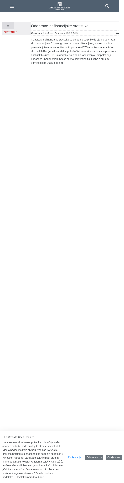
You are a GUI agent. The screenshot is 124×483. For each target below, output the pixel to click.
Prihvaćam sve (94, 457)
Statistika (10, 32)
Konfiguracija (74, 457)
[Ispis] (117, 33)
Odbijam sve (113, 457)
